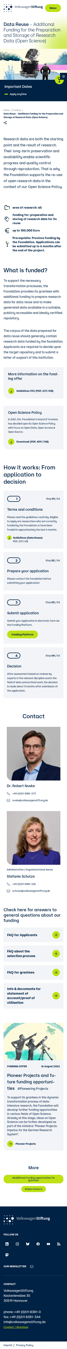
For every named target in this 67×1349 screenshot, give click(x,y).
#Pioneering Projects (33, 1088)
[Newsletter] (31, 1266)
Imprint (8, 1345)
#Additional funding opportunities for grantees (33, 1179)
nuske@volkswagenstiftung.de (30, 800)
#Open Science (33, 1189)
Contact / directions (16, 1327)
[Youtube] (48, 1243)
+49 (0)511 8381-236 (24, 884)
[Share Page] (6, 122)
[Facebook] (38, 1243)
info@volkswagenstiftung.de (25, 1322)
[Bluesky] (27, 1243)
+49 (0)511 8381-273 (24, 793)
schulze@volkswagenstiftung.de (31, 890)
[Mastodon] (7, 1254)
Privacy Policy (24, 1345)
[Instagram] (17, 1243)
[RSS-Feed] (58, 1243)
